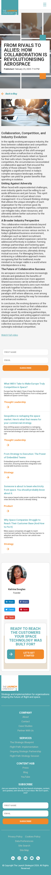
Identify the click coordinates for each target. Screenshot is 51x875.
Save (24, 609)
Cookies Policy (32, 836)
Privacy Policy (15, 836)
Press (25, 767)
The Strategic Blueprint (22, 742)
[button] (44, 4)
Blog (25, 772)
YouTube (25, 777)
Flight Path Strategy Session (24, 756)
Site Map (24, 850)
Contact (25, 721)
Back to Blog (11, 93)
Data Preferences (24, 841)
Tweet (10, 609)
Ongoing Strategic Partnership (25, 751)
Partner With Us (26, 730)
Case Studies (25, 726)
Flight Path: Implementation (24, 747)
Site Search (24, 845)
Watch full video (9, 335)
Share (9, 602)
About (25, 717)
